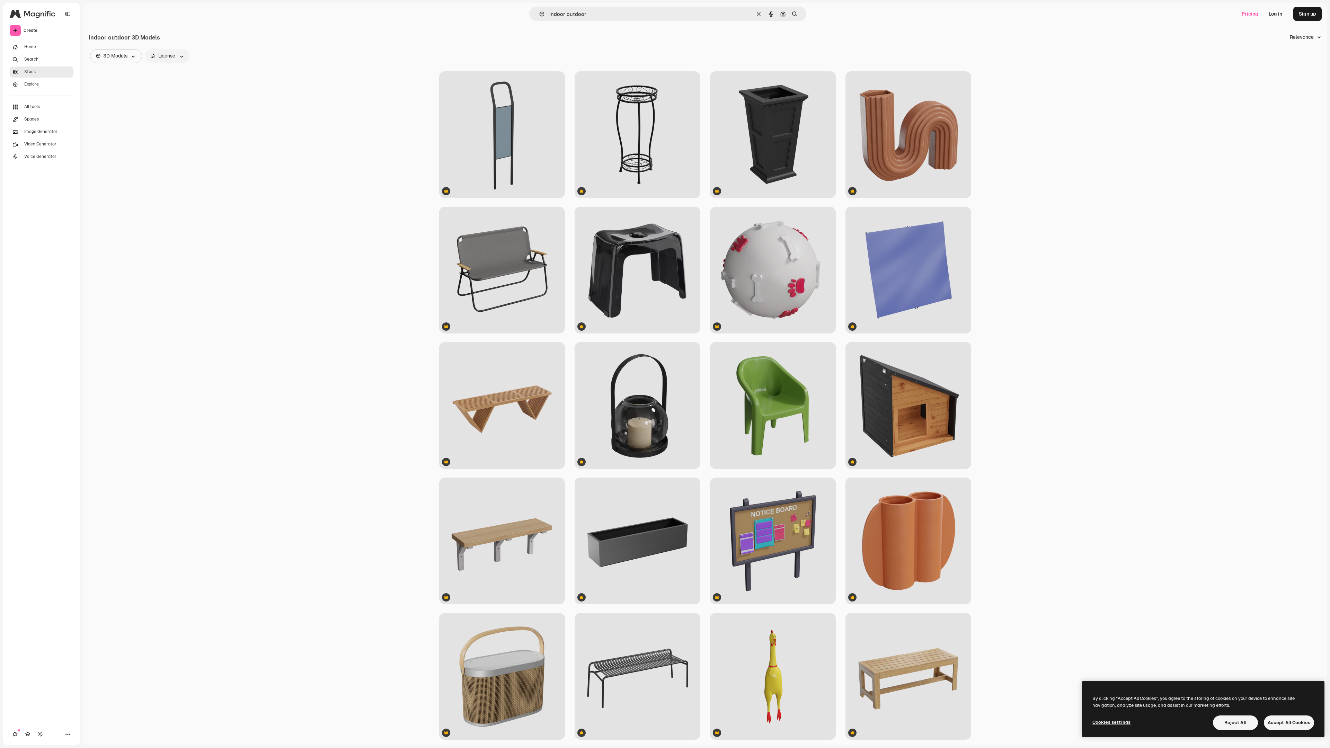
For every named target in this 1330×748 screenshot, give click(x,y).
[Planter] (773, 134)
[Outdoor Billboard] (773, 541)
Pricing (1250, 14)
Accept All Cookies (1289, 722)
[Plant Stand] (637, 134)
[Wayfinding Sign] (502, 134)
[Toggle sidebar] (67, 13)
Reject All (1235, 722)
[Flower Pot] (908, 134)
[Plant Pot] (637, 541)
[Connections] (15, 734)
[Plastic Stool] (637, 270)
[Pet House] (908, 405)
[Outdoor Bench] (502, 541)
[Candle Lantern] (637, 405)
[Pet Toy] (773, 676)
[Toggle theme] (40, 734)
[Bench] (502, 270)
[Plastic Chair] (773, 405)
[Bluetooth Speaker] (502, 676)
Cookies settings (1111, 722)
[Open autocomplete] (539, 14)
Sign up (1307, 14)
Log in (1275, 14)
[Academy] (27, 734)
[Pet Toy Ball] (773, 270)
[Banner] (908, 270)
